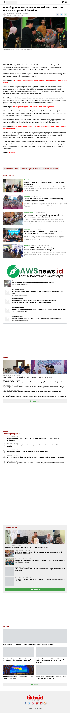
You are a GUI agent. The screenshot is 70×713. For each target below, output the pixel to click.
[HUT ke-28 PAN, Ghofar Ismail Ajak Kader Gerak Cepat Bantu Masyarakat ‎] (35, 367)
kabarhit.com (16, 281)
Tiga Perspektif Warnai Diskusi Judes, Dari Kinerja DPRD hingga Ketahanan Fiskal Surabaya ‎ (33, 387)
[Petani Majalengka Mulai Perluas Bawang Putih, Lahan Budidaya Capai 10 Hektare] (18, 652)
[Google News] (41, 703)
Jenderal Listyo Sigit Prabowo (31, 169)
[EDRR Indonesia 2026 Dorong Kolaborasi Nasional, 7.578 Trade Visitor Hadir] (35, 636)
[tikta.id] (35, 698)
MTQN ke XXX (8, 169)
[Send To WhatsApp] (65, 14)
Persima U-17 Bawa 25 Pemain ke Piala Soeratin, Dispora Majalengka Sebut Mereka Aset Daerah (40, 561)
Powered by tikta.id (35, 708)
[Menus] (4, 2)
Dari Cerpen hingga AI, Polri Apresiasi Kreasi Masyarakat (33, 107)
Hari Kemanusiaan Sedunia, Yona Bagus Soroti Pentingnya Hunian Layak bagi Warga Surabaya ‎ (34, 396)
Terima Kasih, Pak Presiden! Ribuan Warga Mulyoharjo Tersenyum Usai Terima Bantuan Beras (44, 216)
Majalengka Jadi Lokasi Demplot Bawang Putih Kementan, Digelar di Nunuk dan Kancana (50, 660)
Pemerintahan (28, 180)
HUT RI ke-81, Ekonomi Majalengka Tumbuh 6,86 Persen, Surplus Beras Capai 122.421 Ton (40, 580)
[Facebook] (25, 703)
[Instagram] (33, 703)
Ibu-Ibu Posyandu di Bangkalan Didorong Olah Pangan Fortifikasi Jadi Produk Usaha (35, 457)
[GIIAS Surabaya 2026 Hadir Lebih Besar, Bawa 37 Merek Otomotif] (18, 670)
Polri (16, 169)
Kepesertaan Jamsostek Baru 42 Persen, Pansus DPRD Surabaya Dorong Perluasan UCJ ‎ (32, 392)
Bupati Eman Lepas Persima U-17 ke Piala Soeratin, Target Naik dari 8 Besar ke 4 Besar (35, 463)
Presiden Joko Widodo (50, 169)
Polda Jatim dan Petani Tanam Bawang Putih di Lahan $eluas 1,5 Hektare (51, 677)
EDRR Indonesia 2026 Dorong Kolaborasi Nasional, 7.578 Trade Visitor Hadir (28, 644)
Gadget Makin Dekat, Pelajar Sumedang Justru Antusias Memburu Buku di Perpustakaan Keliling (36, 445)
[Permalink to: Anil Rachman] (4, 14)
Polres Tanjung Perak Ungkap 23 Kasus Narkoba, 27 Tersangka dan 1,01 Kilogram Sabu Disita (43, 232)
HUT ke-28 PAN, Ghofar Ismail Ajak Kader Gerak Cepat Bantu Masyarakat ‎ (27, 377)
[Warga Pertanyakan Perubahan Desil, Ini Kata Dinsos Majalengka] (13, 185)
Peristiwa (25, 13)
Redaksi (12, 153)
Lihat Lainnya (34, 401)
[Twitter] (29, 703)
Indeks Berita (11, 2)
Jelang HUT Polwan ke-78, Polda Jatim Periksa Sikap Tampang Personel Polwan (43, 200)
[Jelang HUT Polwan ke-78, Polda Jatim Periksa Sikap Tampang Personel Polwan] (13, 202)
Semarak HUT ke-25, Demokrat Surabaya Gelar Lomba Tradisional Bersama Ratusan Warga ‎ (44, 249)
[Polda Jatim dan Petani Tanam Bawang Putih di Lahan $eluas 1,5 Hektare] (51, 670)
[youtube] (37, 703)
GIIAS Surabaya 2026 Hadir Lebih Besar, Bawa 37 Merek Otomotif (28, 451)
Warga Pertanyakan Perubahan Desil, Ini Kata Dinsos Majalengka (44, 183)
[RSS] (45, 703)
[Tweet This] (61, 14)
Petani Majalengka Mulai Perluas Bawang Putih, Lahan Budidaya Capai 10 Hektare (17, 659)
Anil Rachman (17, 13)
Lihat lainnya (34, 590)
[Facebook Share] (57, 14)
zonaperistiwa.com (18, 289)
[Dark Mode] (63, 2)
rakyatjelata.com (17, 298)
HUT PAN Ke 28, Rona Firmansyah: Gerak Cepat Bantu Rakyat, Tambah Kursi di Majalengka (33, 382)
